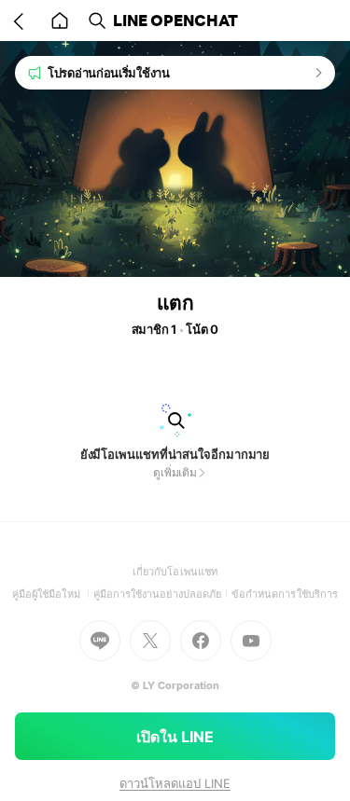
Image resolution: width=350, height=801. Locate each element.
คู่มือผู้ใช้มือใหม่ (52, 594)
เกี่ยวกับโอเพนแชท (175, 571)
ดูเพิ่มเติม (175, 472)
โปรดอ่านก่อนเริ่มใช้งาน (109, 72)
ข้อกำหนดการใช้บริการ (284, 594)
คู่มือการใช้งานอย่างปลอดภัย (162, 594)
